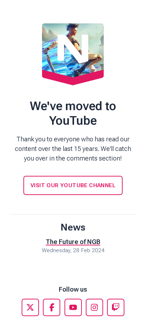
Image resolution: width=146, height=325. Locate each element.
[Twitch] (115, 307)
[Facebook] (51, 307)
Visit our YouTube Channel (73, 185)
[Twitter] (30, 307)
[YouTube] (73, 307)
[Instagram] (94, 307)
